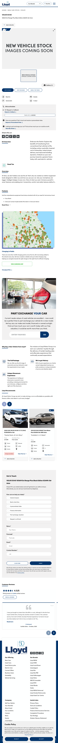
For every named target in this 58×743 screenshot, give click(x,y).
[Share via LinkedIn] (17, 136)
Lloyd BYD (33, 683)
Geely (32, 688)
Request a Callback (10, 111)
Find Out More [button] (29, 734)
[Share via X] (14, 136)
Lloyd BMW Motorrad (36, 690)
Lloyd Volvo (33, 678)
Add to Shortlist (10, 25)
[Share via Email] (7, 136)
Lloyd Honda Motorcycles (38, 693)
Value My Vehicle (10, 128)
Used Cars (8, 662)
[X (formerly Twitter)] (40, 654)
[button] (16, 739)
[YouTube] (42, 654)
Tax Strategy (34, 715)
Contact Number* (12, 550)
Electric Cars (9, 668)
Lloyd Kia (33, 670)
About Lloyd (8, 708)
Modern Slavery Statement (38, 718)
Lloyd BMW (33, 660)
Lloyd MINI (33, 662)
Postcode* (9, 534)
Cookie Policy (34, 708)
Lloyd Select (8, 720)
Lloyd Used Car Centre (37, 695)
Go (44, 334)
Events (7, 718)
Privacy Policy (34, 703)
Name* (8, 526)
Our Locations (9, 710)
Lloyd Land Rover (35, 665)
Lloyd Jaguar (34, 668)
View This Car (21, 453)
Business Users (9, 673)
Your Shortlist (9, 705)
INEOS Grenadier (35, 680)
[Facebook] (31, 654)
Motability (8, 675)
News (6, 715)
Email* (8, 542)
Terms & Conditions (36, 705)
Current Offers (9, 670)
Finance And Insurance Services (39, 710)
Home (4, 10)
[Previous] (48, 633)
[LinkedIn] (37, 654)
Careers (7, 713)
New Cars (8, 660)
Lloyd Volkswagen (35, 675)
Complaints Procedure (37, 713)
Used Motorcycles (10, 665)
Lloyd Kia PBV (34, 673)
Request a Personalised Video (13, 122)
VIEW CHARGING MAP (17, 264)
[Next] (54, 633)
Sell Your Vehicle (10, 703)
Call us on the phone (10, 106)
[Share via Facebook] (10, 136)
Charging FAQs (6, 269)
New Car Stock (13, 10)
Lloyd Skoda (34, 685)
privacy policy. (21, 572)
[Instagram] (34, 654)
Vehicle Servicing (10, 678)
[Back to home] (6, 3)
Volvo (23, 10)
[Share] (3, 136)
